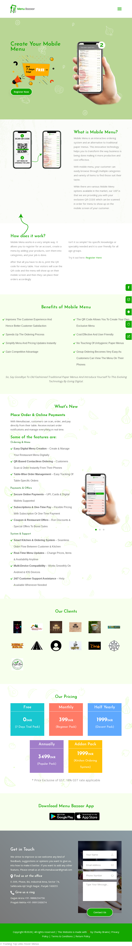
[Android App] (128, 312)
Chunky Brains (101, 932)
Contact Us (100, 912)
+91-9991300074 (37, 902)
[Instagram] (128, 300)
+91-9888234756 (35, 898)
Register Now (21, 91)
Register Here (94, 257)
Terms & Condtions (62, 936)
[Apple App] (128, 324)
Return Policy (82, 936)
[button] (96, 529)
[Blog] (128, 336)
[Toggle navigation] (120, 9)
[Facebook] (128, 287)
